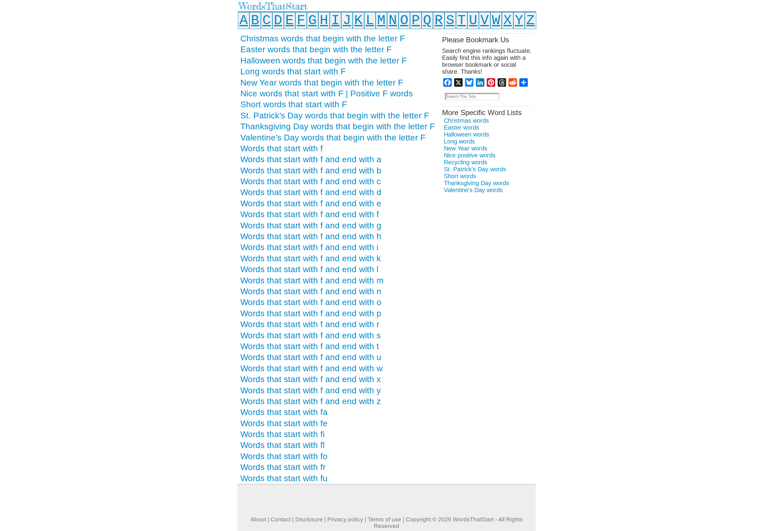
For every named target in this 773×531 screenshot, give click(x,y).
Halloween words (466, 134)
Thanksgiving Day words (476, 183)
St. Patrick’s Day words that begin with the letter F (334, 115)
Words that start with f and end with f (309, 214)
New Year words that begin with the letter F (321, 82)
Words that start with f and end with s (310, 335)
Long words (459, 141)
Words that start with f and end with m (311, 280)
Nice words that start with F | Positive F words (326, 93)
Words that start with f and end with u (310, 357)
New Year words (465, 148)
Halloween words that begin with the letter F (323, 60)
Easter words (461, 127)
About (258, 519)
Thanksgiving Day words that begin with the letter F (337, 126)
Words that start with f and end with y (310, 390)
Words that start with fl (282, 445)
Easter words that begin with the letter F (316, 49)
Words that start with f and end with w (311, 368)
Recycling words (465, 162)
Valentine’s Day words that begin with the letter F (332, 137)
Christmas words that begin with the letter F (322, 38)
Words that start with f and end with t (309, 346)
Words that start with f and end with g (310, 225)
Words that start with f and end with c (310, 181)
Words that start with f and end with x (310, 379)
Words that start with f (281, 148)
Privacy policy (345, 519)
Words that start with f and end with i (309, 247)
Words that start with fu (284, 478)
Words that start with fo (284, 456)
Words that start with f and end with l (309, 269)
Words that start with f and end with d (310, 192)
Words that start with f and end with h (310, 236)
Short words (460, 176)
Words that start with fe (284, 423)
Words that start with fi (282, 434)
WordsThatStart (273, 6)
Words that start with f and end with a (310, 159)
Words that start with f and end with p (310, 313)
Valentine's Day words (473, 190)
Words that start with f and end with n (310, 291)
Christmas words (466, 120)
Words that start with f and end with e (310, 203)
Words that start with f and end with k (310, 258)
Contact (281, 519)
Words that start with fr (283, 467)
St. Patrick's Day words (475, 169)
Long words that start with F (293, 71)
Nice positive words (470, 155)
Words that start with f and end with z (310, 401)
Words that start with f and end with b (310, 170)
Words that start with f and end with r (309, 324)
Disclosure (309, 519)
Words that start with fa (284, 412)
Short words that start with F (293, 104)
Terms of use (384, 519)
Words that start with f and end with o (310, 302)
